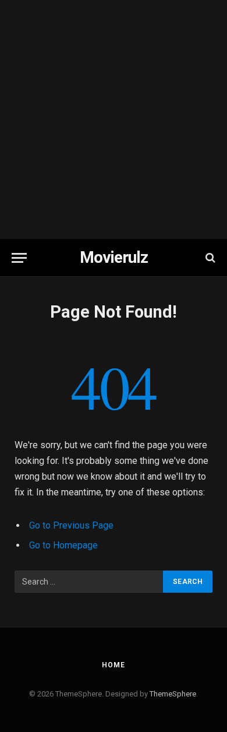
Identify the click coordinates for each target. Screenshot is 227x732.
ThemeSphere (173, 693)
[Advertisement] (113, 119)
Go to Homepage (63, 545)
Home (113, 665)
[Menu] (19, 258)
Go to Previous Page (71, 525)
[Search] (209, 258)
